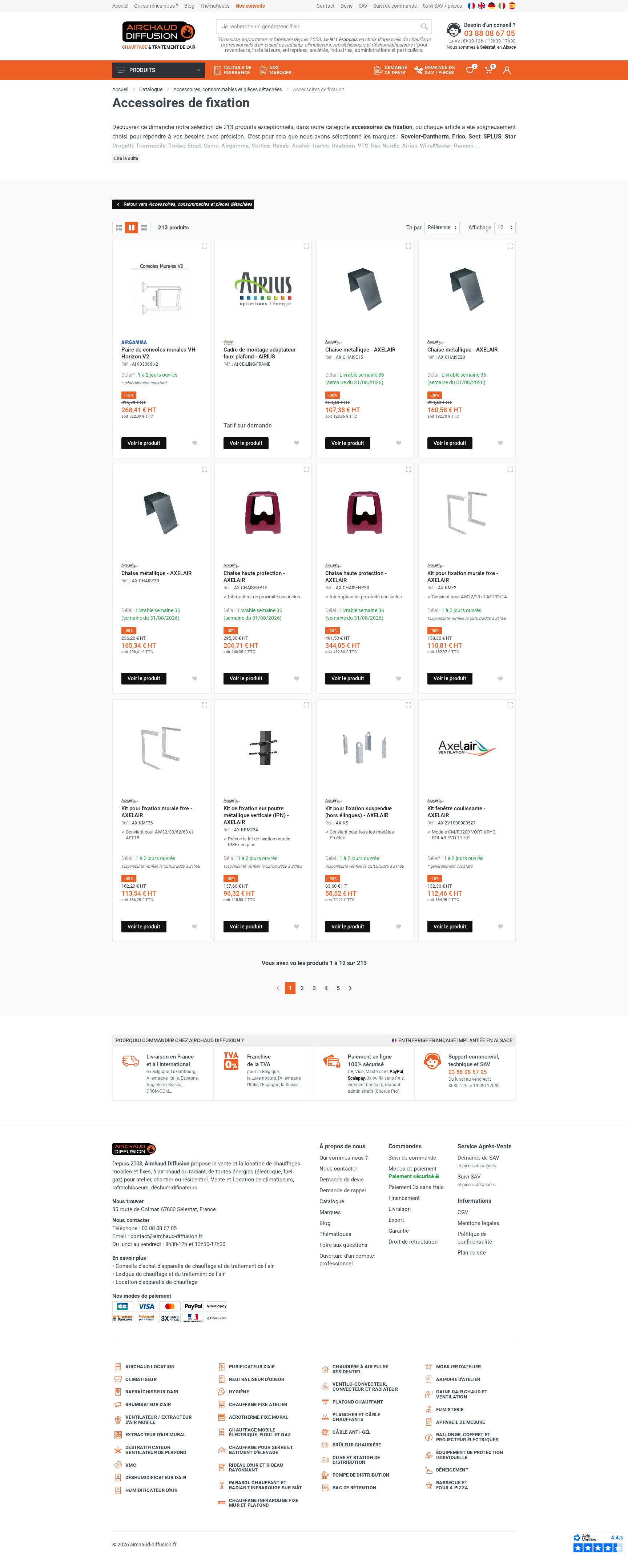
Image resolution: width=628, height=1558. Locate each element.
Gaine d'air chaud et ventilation (461, 1394)
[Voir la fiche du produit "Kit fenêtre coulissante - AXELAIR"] (467, 748)
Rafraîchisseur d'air (151, 1391)
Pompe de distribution (361, 1475)
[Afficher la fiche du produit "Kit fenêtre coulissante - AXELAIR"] (510, 704)
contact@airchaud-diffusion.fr (166, 1236)
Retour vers (188, 204)
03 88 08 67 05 (489, 33)
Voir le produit (144, 443)
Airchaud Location (149, 1366)
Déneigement (452, 1470)
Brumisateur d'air (148, 1404)
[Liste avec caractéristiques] (144, 227)
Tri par (414, 227)
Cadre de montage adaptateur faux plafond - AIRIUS (259, 353)
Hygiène (239, 1391)
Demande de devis (341, 1179)
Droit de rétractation (413, 1241)
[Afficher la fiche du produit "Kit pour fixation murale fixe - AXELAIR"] (510, 469)
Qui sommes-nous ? (156, 5)
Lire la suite (126, 158)
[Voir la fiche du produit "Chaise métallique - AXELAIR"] (365, 289)
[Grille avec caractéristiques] (131, 227)
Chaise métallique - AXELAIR (360, 349)
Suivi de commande (395, 5)
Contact (326, 5)
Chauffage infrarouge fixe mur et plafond (263, 1503)
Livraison (400, 1209)
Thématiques (215, 5)
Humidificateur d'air (151, 1490)
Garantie (399, 1231)
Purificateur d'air (252, 1366)
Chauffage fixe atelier (258, 1404)
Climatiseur (141, 1379)
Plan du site (472, 1252)
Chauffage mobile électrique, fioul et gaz (260, 1432)
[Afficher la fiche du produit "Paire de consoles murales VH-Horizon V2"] (204, 246)
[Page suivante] (350, 988)
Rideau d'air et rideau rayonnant (256, 1467)
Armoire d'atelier (458, 1379)
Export (396, 1220)
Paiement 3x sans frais (416, 1187)
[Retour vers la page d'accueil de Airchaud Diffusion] (158, 31)
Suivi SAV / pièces (442, 5)
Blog (189, 5)
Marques (330, 1212)
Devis (347, 5)
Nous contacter (338, 1168)
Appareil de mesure (460, 1422)
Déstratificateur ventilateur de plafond (155, 1450)
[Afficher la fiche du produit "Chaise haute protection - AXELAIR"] (306, 469)
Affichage (479, 227)
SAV (362, 5)
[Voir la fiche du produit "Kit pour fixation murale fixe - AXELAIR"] (467, 513)
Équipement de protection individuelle (469, 1455)
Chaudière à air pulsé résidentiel (360, 1369)
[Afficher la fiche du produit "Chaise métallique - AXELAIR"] (408, 246)
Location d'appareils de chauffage (156, 1282)
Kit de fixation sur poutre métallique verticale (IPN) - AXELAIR (256, 815)
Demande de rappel (342, 1190)
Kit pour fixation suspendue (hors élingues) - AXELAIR (358, 812)
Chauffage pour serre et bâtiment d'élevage (261, 1450)
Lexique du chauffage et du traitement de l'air (170, 1274)
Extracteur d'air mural (155, 1434)
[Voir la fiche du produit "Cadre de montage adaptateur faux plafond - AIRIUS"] (263, 289)
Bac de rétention (354, 1487)
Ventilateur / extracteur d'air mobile (158, 1419)
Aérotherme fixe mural (258, 1417)
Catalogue (331, 1201)
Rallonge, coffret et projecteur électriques (467, 1437)
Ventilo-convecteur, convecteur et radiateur (365, 1386)
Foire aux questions (343, 1245)
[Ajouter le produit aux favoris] (195, 443)
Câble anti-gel (352, 1432)
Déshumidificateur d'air (155, 1477)
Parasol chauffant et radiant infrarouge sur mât (265, 1485)
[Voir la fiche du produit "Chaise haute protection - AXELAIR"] (263, 513)
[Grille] (118, 227)
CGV (463, 1212)
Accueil (120, 5)
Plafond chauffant (358, 1402)
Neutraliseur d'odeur (256, 1379)
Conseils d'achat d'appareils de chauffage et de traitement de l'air (195, 1266)
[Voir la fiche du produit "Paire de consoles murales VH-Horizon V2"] (161, 289)
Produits (142, 70)
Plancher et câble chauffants (356, 1417)
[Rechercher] (424, 26)
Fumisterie (450, 1409)
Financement (404, 1198)
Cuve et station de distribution (356, 1460)
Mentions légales (478, 1223)
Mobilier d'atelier (458, 1366)
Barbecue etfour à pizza (452, 1485)
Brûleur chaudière (357, 1444)
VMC (130, 1465)
